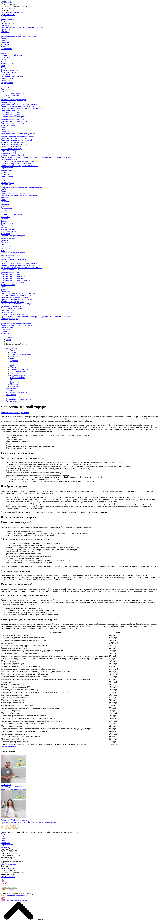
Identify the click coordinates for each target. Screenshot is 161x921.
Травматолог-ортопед (9, 70)
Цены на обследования (10, 110)
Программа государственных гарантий (16, 140)
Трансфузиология (8, 125)
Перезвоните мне (8, 877)
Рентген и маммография (10, 95)
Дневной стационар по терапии (14, 123)
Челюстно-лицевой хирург (12, 55)
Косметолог (5, 57)
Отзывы (4, 172)
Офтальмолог (6, 81)
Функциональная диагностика (13, 93)
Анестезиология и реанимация (13, 100)
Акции (3, 40)
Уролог (4, 53)
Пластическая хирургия (10, 112)
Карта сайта (5, 44)
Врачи (3, 127)
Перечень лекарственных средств (14, 138)
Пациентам (5, 132)
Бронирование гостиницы (11, 149)
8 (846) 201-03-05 (8, 15)
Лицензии (5, 32)
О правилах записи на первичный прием (17, 161)
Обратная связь (7, 168)
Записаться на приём (9, 413)
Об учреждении (7, 23)
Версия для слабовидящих (11, 13)
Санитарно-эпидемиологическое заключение (19, 36)
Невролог (5, 85)
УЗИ (3, 91)
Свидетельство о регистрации (13, 34)
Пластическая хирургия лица (12, 115)
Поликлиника (6, 49)
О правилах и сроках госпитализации (16, 163)
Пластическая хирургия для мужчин (15, 121)
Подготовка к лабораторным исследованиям (19, 104)
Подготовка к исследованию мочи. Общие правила (21, 108)
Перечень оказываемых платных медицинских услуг (22, 27)
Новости (4, 38)
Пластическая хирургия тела (12, 119)
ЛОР (3, 66)
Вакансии (5, 42)
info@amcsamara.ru (8, 17)
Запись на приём (7, 19)
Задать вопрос (23, 413)
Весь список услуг (8, 747)
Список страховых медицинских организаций (19, 166)
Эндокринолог (7, 83)
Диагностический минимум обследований (18, 134)
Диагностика (6, 89)
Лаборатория (6, 102)
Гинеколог (5, 51)
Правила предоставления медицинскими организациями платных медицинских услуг (36, 157)
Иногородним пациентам (11, 146)
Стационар (5, 98)
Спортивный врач (8, 78)
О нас (3, 21)
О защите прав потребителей (12, 155)
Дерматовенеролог (8, 72)
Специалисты (6, 25)
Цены (3, 129)
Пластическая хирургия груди (13, 117)
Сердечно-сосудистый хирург (13, 76)
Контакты (5, 174)
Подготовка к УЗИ (8, 153)
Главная (9, 338)
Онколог (4, 59)
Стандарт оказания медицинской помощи (18, 136)
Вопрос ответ (6, 170)
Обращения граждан (9, 151)
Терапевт (4, 61)
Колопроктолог (7, 87)
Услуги (4, 47)
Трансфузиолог (7, 64)
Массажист (5, 74)
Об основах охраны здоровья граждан (16, 144)
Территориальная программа (12, 142)
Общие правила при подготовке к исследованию (20, 106)
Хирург (4, 68)
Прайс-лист (5, 30)
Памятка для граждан (9, 159)
